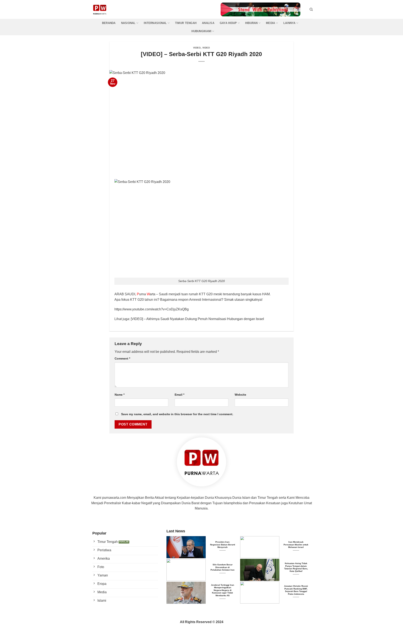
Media (270, 23)
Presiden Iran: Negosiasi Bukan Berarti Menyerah (222, 544)
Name (119, 394)
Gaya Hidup (228, 23)
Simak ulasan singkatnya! (243, 299)
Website (240, 394)
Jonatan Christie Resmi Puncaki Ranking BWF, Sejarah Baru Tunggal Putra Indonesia (296, 590)
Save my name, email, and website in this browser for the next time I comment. (177, 414)
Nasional (128, 23)
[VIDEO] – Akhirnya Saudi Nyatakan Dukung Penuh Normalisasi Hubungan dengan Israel (197, 319)
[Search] (311, 9)
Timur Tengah (185, 23)
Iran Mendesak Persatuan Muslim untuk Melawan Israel (296, 544)
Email (179, 394)
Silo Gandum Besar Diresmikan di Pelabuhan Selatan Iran (222, 567)
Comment (122, 358)
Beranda (109, 23)
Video (197, 47)
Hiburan (251, 23)
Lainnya (289, 23)
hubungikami (201, 31)
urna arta (146, 294)
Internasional (155, 23)
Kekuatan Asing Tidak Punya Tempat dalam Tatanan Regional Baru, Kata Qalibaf (296, 567)
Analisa (208, 23)
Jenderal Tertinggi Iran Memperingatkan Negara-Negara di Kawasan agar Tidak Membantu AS (222, 590)
